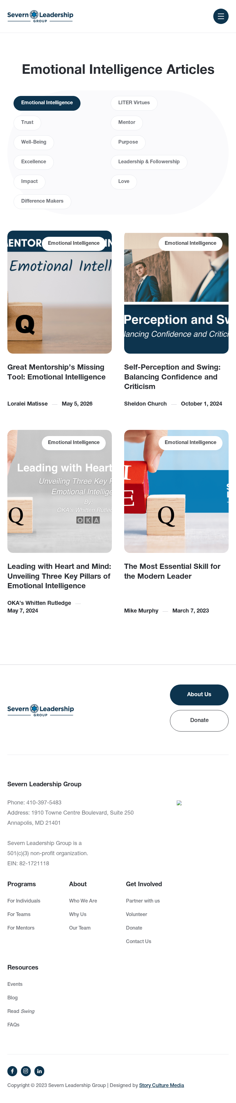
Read (20, 1012)
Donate (199, 721)
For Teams (18, 915)
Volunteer (136, 915)
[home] (40, 16)
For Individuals (23, 901)
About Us (199, 695)
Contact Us (138, 942)
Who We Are (83, 901)
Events (14, 984)
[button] (221, 16)
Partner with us (143, 901)
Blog (12, 998)
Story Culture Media (161, 1086)
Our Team (80, 928)
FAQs (13, 1025)
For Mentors (20, 928)
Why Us (77, 915)
